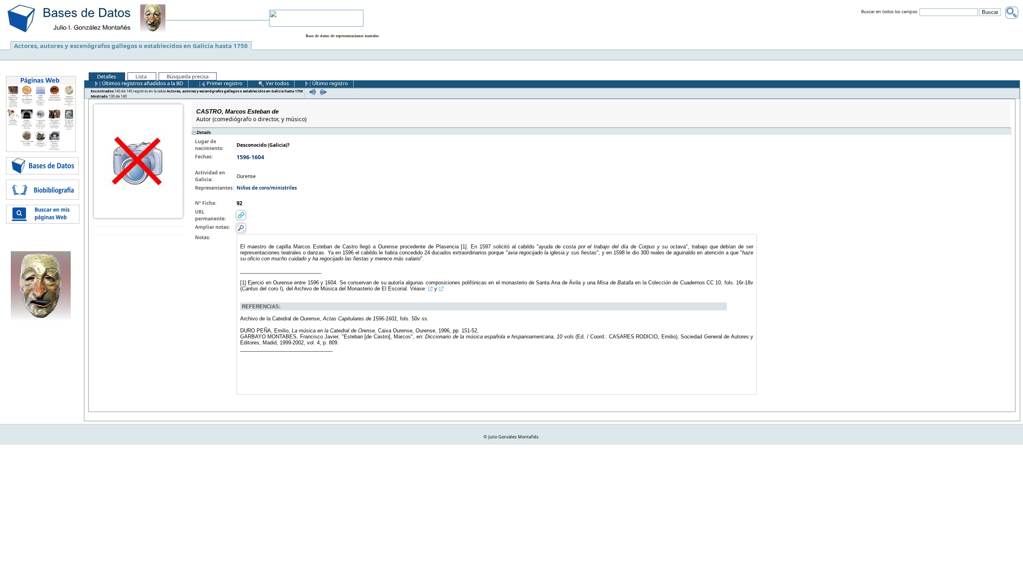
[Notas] (241, 227)
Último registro (329, 83)
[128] (311, 91)
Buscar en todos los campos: (889, 12)
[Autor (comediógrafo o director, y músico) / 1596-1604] (138, 161)
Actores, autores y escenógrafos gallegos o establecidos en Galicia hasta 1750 (131, 46)
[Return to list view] (139, 231)
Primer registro (224, 83)
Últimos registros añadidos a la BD (142, 83)
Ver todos (277, 83)
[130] (322, 91)
